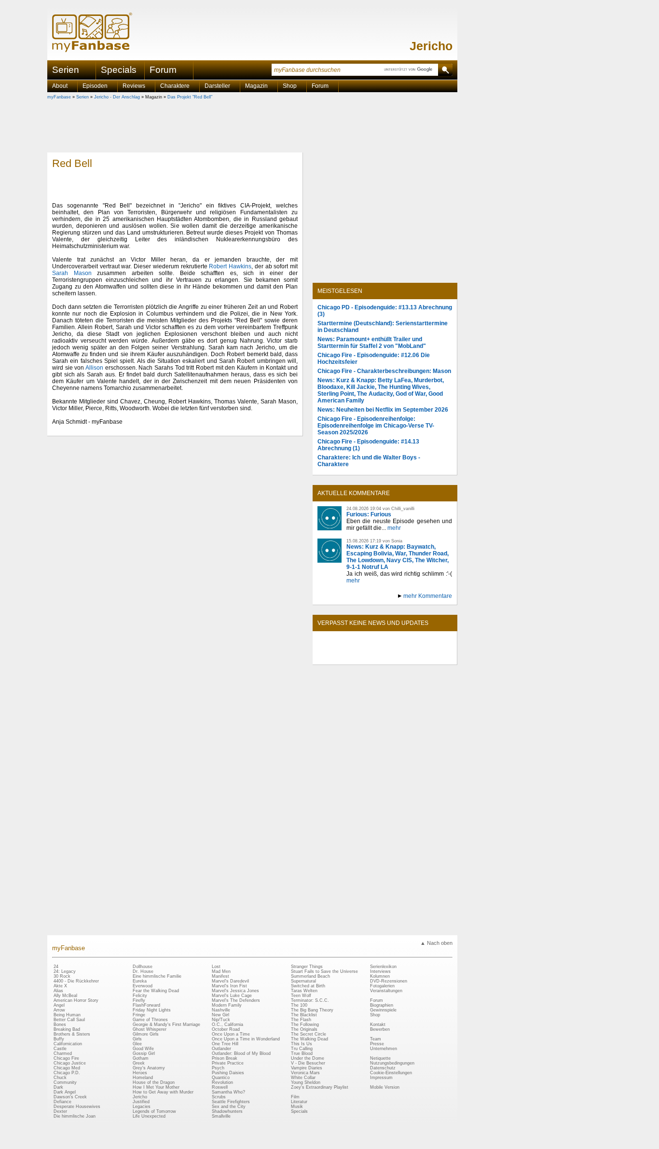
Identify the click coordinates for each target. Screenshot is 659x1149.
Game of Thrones (150, 1019)
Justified (141, 1101)
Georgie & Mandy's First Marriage (166, 1024)
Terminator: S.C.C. (310, 1000)
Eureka (140, 981)
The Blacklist (304, 1014)
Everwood (142, 985)
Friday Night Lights (152, 1010)
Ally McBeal (65, 995)
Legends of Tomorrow (154, 1111)
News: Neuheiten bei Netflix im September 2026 (382, 409)
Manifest (220, 976)
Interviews (380, 971)
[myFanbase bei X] (385, 656)
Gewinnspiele (383, 1010)
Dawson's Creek (70, 1096)
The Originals (304, 1029)
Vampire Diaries (306, 1068)
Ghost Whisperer (149, 1029)
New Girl (220, 1014)
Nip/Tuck (221, 1019)
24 (56, 966)
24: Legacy (65, 971)
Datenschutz (383, 1068)
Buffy (59, 1039)
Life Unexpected (149, 1116)
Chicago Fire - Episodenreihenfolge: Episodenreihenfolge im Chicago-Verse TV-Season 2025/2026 (375, 425)
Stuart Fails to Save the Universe (324, 971)
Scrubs (219, 1096)
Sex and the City (229, 1106)
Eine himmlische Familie (157, 976)
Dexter (60, 1111)
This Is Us (301, 1043)
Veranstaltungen (386, 990)
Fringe (139, 1014)
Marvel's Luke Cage (232, 995)
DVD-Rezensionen (388, 981)
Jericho (431, 46)
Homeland (143, 1077)
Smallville (221, 1116)
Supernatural (303, 981)
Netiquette (380, 1058)
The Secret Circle (308, 1034)
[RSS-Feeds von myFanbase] (341, 656)
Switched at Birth (308, 985)
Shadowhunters (227, 1111)
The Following (305, 1024)
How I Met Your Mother (156, 1087)
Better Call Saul (69, 1019)
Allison (94, 367)
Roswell (220, 1087)
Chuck (60, 1077)
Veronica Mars (305, 1072)
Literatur (299, 1101)
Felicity (140, 995)
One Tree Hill (225, 1043)
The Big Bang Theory (312, 1010)
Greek (139, 1063)
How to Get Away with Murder (163, 1092)
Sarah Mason (72, 273)
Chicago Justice (70, 1063)
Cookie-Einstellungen (391, 1072)
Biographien (381, 1005)
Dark (58, 1087)
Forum (163, 70)
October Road (226, 1029)
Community (65, 1082)
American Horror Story (76, 1000)
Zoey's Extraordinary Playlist (319, 1087)
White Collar (303, 1077)
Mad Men (221, 971)
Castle (60, 1048)
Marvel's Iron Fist (229, 985)
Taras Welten (304, 990)
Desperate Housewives (77, 1106)
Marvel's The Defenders (236, 1000)
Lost (216, 966)
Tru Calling (302, 1048)
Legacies (142, 1106)
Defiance (62, 1101)
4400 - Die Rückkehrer (76, 981)
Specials (119, 70)
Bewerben (380, 1029)
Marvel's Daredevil (230, 981)
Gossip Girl (144, 1053)
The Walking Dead (309, 1039)
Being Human (67, 1014)
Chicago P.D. (67, 1072)
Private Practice (228, 1063)
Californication (68, 1043)
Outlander (221, 1048)
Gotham (141, 1058)
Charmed (63, 1053)
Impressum (381, 1077)
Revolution (222, 1082)
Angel (59, 1005)
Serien (82, 97)
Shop (375, 1014)
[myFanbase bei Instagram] (407, 656)
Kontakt (377, 1024)
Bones (60, 1024)
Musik (297, 1106)
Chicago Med (67, 1068)
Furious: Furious (368, 514)
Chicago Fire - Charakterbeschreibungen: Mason (384, 371)
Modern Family (227, 1005)
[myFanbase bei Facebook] (363, 656)
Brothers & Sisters (72, 1034)
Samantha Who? (228, 1092)
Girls (137, 1039)
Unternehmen (383, 1048)
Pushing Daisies (228, 1072)
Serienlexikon (383, 966)
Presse (377, 1043)
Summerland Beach (310, 976)
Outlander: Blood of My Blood (241, 1053)
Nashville (221, 1010)
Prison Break (224, 1058)
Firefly (139, 1000)
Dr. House (143, 971)
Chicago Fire (66, 1058)
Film (295, 1096)
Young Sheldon (305, 1082)
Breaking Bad (67, 1029)
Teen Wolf (301, 995)
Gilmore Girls (146, 1034)
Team (375, 1039)
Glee (137, 1043)
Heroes (140, 1072)
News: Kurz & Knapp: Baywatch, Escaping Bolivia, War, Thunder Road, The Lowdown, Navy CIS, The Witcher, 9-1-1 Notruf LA (397, 556)
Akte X (60, 985)
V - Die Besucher (308, 1063)
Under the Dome (307, 1058)
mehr (394, 528)
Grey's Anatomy (149, 1068)
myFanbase (59, 97)
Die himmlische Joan (75, 1116)
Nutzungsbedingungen (392, 1063)
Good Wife (143, 1048)
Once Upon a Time (231, 1034)
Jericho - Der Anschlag (117, 97)
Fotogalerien (382, 985)
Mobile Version (384, 1087)
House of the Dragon (154, 1082)
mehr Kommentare (427, 596)
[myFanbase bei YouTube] (429, 656)
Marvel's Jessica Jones (235, 990)
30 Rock (62, 976)
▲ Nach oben (436, 943)
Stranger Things (307, 966)
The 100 (299, 1005)
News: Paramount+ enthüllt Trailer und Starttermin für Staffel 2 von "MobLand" (371, 342)
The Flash (301, 1019)
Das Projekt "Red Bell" (189, 97)
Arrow (59, 1010)
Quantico (221, 1077)
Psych (218, 1068)
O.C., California (227, 1024)
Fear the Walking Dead (156, 990)
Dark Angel (65, 1092)
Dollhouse (142, 966)
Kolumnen (380, 976)
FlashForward (146, 1005)
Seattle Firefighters (231, 1101)
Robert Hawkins (230, 266)
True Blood (302, 1053)
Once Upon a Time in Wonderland (246, 1039)
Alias (58, 990)
